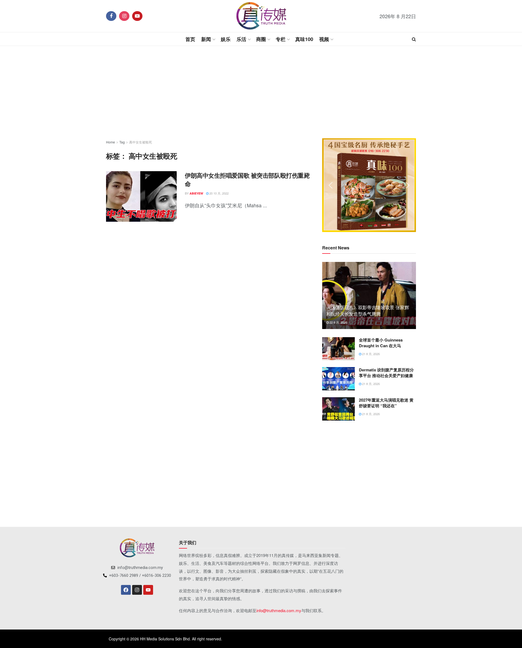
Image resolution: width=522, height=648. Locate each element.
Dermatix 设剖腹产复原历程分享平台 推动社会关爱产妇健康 (386, 372)
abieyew (196, 193)
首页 (190, 39)
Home (110, 142)
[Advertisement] (261, 92)
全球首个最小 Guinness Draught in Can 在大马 (381, 343)
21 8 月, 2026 (370, 354)
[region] (369, 185)
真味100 (304, 39)
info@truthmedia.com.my (278, 610)
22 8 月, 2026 (338, 322)
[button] (330, 185)
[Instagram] (137, 590)
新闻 (206, 39)
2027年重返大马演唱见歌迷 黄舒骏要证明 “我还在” (386, 403)
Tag (122, 142)
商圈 (261, 39)
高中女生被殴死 (140, 142)
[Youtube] (148, 590)
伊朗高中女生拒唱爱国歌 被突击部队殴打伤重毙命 (247, 179)
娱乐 (226, 39)
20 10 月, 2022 (219, 193)
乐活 (241, 39)
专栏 (280, 39)
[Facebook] (126, 590)
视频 (324, 39)
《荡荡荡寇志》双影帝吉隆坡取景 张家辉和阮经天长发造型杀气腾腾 (367, 310)
